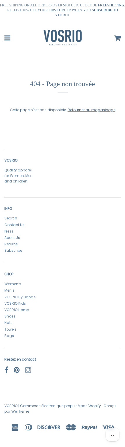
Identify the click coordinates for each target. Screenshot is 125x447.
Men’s (9, 290)
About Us (12, 237)
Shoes (9, 316)
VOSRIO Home (16, 309)
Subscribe (13, 250)
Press (8, 231)
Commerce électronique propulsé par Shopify (60, 405)
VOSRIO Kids (15, 303)
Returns (11, 244)
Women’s (12, 283)
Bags (9, 335)
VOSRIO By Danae (19, 297)
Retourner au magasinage (91, 109)
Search (10, 218)
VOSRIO (10, 405)
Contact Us (14, 224)
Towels (10, 329)
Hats (8, 322)
